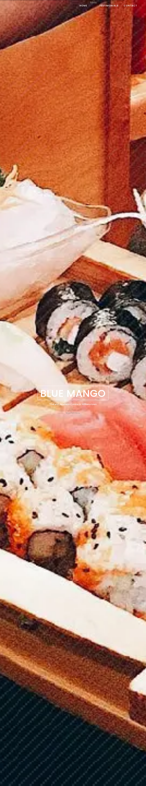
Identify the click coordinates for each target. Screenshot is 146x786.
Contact (130, 5)
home (83, 5)
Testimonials (108, 5)
